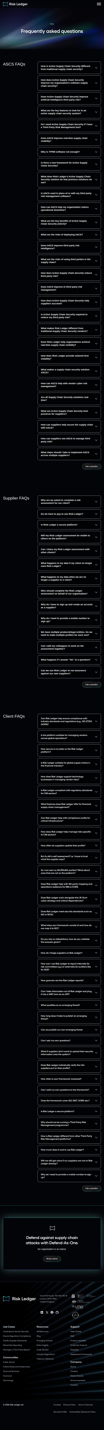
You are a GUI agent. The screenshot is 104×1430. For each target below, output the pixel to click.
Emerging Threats (44, 1340)
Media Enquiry (76, 1375)
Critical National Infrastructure (16, 1366)
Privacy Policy (69, 1404)
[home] (14, 4)
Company (76, 1361)
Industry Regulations (46, 1354)
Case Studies (43, 1349)
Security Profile (60, 1411)
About (73, 1366)
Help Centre (75, 1331)
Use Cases (9, 1326)
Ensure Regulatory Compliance (17, 1336)
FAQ (72, 1336)
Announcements (77, 1380)
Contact (74, 1385)
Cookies (57, 1404)
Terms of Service (85, 1404)
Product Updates (78, 1340)
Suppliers (74, 1349)
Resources (42, 1326)
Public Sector (9, 1362)
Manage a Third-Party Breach (16, 1349)
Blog (38, 1336)
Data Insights (42, 1345)
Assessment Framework (81, 1354)
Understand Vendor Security (16, 1331)
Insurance (7, 1375)
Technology (8, 1380)
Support (74, 1326)
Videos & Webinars (45, 1358)
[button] (99, 4)
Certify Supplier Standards (15, 1340)
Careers (74, 1371)
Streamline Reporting (12, 1345)
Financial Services (11, 1371)
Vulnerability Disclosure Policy (82, 1411)
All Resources (42, 1331)
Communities (10, 1357)
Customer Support (78, 1345)
